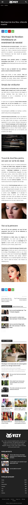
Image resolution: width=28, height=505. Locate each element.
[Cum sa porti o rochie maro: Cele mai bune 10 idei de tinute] (5, 318)
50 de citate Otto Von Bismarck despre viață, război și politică (6, 300)
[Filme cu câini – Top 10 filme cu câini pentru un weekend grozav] (21, 403)
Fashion (6, 5)
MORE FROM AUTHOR (18, 306)
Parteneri (12, 499)
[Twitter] (6, 31)
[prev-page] (2, 331)
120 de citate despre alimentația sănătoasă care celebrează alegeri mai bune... (18, 456)
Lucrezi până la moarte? (15, 468)
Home (2, 5)
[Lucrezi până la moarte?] (5, 470)
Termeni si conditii (5, 499)
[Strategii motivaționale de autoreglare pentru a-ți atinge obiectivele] (14, 353)
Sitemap (23, 499)
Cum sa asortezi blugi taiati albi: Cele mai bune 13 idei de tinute (17, 325)
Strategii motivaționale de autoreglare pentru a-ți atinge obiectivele (14, 364)
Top (2, 419)
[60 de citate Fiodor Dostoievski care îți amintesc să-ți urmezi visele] (5, 382)
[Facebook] (2, 31)
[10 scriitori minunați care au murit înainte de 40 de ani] (5, 389)
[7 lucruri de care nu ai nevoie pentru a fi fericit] (21, 416)
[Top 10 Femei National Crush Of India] (7, 416)
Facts (16, 406)
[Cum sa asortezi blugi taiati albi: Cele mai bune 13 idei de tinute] (5, 325)
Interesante (4, 361)
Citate (3, 406)
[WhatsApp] (12, 31)
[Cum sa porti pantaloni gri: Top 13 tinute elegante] (5, 311)
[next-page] (5, 331)
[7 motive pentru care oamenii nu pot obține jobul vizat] (5, 463)
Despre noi (18, 499)
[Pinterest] (9, 31)
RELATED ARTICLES (6, 306)
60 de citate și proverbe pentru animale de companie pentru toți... (6, 410)
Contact (14, 500)
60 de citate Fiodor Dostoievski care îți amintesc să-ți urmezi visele (17, 383)
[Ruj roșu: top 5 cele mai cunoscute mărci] (5, 376)
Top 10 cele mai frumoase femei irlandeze (20, 299)
